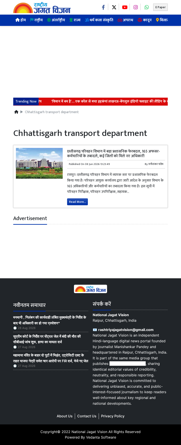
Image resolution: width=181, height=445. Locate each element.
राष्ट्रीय (38, 20)
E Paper (160, 7)
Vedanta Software (101, 437)
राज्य (77, 20)
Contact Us (86, 416)
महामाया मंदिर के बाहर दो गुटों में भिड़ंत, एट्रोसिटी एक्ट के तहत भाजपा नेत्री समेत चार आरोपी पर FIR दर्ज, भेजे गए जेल (50, 358)
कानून (147, 20)
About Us (65, 416)
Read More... (77, 201)
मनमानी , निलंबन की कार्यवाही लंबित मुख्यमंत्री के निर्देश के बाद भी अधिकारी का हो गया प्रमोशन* (49, 320)
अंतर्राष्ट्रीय (58, 20)
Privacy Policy (112, 416)
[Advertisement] (90, 59)
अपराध (127, 20)
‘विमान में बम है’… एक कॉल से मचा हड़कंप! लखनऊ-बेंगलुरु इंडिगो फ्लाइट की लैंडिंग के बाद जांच (111, 101)
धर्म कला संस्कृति (101, 20)
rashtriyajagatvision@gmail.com (126, 329)
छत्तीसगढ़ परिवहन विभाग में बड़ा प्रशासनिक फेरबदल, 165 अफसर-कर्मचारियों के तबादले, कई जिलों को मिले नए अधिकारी (113, 153)
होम (23, 20)
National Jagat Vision (89, 432)
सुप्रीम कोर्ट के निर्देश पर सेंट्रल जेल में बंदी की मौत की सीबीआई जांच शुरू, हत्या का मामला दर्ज (47, 339)
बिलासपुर (166, 20)
